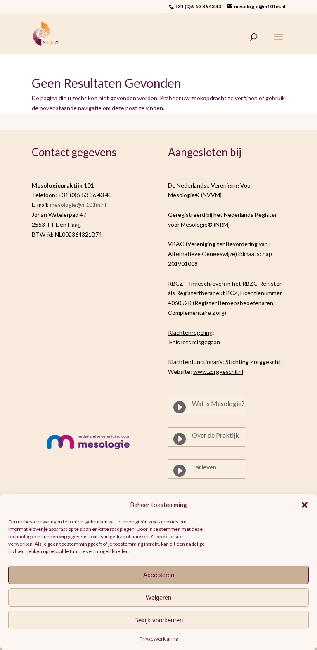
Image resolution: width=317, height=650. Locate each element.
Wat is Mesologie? (218, 403)
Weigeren (158, 597)
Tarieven (204, 467)
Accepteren (158, 574)
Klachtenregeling (190, 332)
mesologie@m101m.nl (78, 204)
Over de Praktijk (215, 435)
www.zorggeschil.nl (218, 371)
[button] (304, 505)
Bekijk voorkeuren (158, 620)
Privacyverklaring (159, 639)
